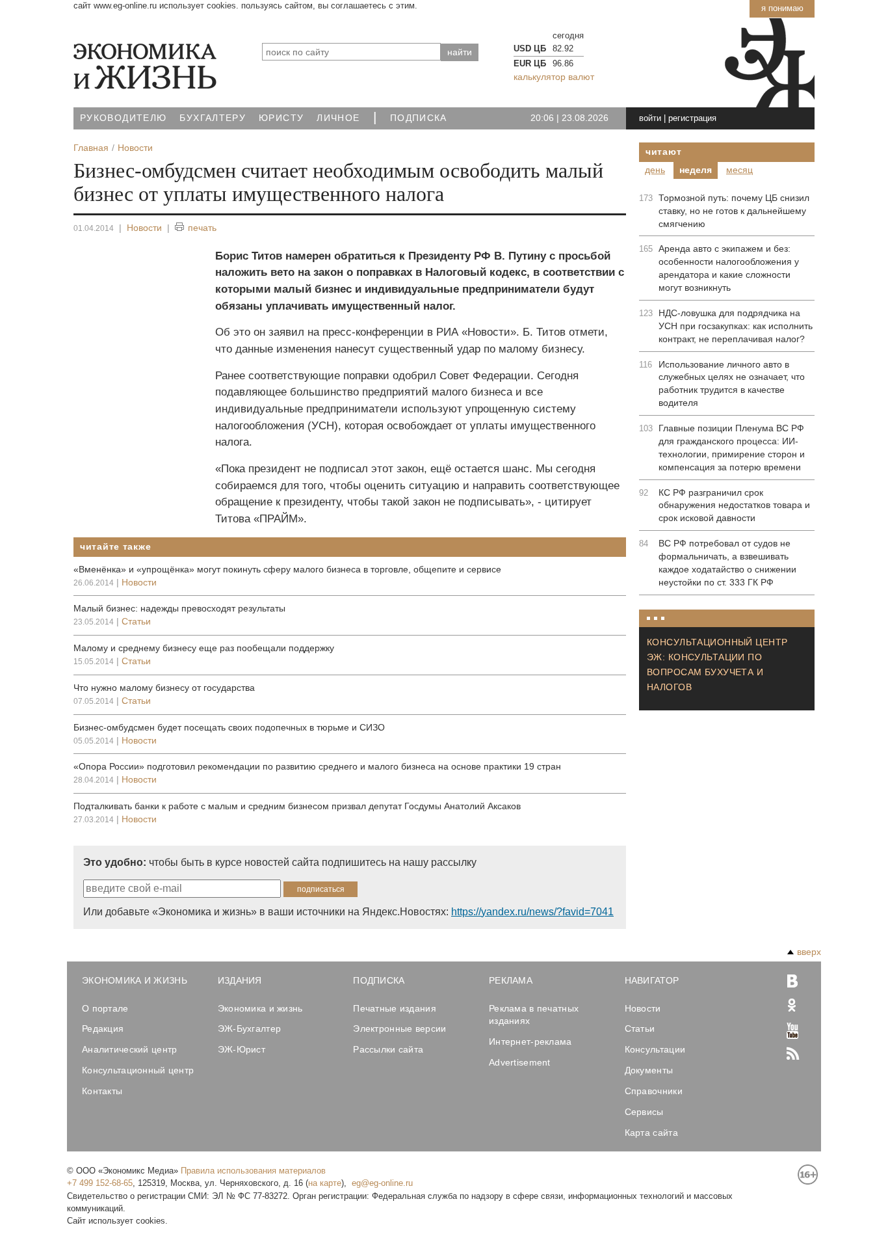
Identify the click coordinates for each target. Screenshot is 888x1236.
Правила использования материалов (253, 1171)
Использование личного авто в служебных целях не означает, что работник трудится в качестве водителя (732, 384)
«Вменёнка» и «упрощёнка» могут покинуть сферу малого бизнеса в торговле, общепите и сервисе (287, 569)
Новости (144, 227)
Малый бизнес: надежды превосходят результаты (179, 608)
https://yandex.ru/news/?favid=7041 (532, 911)
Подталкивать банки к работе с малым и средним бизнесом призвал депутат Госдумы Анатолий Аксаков (297, 806)
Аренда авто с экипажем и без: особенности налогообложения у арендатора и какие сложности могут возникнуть (729, 268)
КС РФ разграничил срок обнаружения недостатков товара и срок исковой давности (734, 505)
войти (650, 118)
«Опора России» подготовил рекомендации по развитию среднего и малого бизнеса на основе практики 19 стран (317, 766)
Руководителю (123, 118)
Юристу (281, 118)
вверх (809, 952)
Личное (338, 118)
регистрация (692, 118)
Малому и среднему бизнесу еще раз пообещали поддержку (203, 648)
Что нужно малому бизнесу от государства (164, 687)
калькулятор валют (554, 77)
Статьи (136, 621)
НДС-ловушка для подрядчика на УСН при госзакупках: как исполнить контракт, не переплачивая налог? (736, 326)
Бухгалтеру (212, 118)
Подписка (418, 118)
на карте (324, 1183)
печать (202, 227)
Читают (663, 151)
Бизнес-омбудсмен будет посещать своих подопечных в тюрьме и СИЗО (229, 727)
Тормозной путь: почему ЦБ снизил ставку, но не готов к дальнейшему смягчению (734, 211)
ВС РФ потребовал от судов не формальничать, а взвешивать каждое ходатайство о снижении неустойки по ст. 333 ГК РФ (727, 562)
